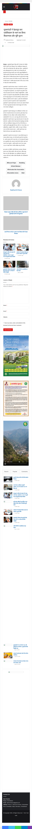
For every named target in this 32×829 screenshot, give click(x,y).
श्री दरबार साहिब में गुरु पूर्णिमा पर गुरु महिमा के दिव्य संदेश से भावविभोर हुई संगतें (20, 503)
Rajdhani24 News (9, 40)
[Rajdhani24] (16, 6)
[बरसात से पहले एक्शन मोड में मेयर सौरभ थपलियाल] (8, 655)
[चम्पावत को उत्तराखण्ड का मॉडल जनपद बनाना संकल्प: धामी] (8, 663)
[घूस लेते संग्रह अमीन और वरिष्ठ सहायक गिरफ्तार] (8, 479)
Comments (25, 471)
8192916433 (8, 800)
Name (5, 305)
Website (5, 317)
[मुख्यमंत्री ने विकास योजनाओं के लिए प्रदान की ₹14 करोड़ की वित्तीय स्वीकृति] (9, 264)
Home (6, 21)
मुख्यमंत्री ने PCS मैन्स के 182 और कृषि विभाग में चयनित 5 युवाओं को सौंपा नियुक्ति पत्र (20, 646)
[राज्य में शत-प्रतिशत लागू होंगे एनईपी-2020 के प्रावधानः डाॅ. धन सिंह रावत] (8, 487)
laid (23, 173)
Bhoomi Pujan (12, 163)
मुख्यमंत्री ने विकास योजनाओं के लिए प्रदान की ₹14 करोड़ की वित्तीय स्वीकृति (9, 270)
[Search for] (28, 7)
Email (5, 311)
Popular (15, 471)
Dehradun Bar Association (16, 169)
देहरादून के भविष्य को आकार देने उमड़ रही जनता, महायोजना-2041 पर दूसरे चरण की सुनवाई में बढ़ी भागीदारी (20, 495)
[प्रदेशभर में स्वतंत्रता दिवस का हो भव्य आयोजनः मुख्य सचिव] (23, 247)
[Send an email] (14, 40)
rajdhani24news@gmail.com (11, 802)
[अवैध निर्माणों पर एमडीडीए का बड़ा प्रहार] (23, 264)
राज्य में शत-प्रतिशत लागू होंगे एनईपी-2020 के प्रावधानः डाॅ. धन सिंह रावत (20, 486)
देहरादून (10, 24)
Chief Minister (16, 166)
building (22, 163)
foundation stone (13, 173)
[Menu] (4, 7)
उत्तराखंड (10, 21)
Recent (6, 471)
